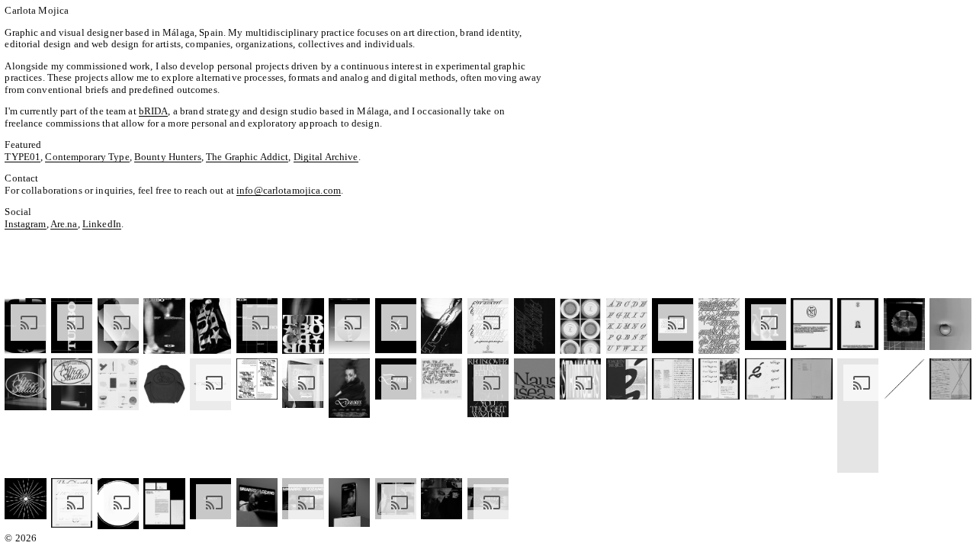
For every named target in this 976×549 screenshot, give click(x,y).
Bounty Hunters (167, 156)
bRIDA (154, 111)
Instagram (25, 224)
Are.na (64, 224)
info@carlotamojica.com (288, 190)
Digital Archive (326, 156)
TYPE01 (22, 156)
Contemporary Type (87, 156)
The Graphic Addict (247, 156)
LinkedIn (101, 224)
